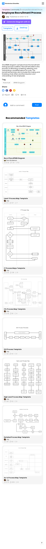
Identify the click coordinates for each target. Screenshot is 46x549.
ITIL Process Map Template (14, 309)
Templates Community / (11, 10)
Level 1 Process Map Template (16, 198)
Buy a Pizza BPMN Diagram (14, 158)
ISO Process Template (12, 349)
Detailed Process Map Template (17, 437)
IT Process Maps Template (14, 268)
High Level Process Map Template (17, 397)
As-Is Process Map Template (15, 478)
